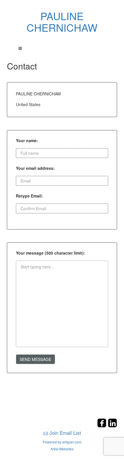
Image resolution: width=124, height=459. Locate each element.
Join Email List (65, 432)
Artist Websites (62, 448)
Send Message (35, 359)
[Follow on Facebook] (102, 425)
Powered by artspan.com (62, 441)
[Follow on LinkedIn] (112, 425)
